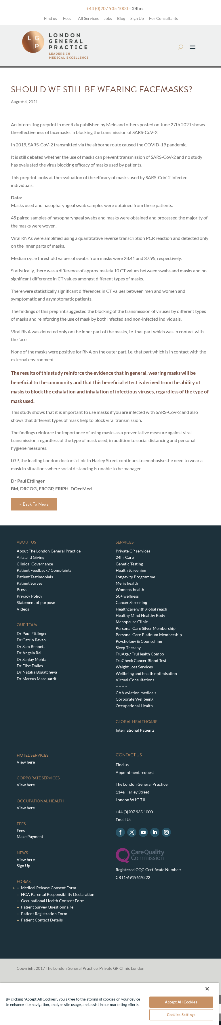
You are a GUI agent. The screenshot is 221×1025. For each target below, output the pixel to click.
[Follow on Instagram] (166, 832)
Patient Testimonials (35, 576)
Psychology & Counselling (139, 641)
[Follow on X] (131, 832)
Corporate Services (38, 778)
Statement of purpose (36, 602)
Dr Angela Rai (29, 652)
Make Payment (30, 836)
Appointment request (135, 772)
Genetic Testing (129, 563)
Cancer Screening (131, 602)
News (22, 853)
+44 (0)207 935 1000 (107, 8)
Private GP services (133, 550)
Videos (23, 609)
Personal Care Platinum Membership (149, 634)
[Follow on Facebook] (120, 832)
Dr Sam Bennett (31, 646)
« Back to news (34, 504)
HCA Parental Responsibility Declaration (57, 894)
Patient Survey (30, 583)
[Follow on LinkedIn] (154, 832)
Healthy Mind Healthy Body (140, 615)
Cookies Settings (181, 1014)
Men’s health (127, 583)
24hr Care (125, 557)
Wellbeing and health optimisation (146, 673)
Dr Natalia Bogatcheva (37, 672)
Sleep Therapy (128, 647)
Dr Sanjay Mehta (31, 659)
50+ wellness (127, 596)
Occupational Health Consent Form (53, 900)
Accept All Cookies (181, 1002)
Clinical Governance (35, 563)
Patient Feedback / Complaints (44, 570)
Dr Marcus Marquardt (36, 678)
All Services (88, 18)
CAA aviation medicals (136, 692)
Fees (67, 18)
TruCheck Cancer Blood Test (141, 660)
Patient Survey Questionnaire (47, 906)
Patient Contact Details (42, 919)
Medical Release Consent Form (48, 887)
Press (21, 589)
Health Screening (131, 570)
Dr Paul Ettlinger (32, 633)
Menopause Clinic (132, 621)
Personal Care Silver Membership (146, 628)
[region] (109, 1004)
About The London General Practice (49, 550)
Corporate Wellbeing (134, 699)
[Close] (207, 988)
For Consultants (163, 18)
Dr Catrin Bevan (31, 639)
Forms (24, 882)
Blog (121, 18)
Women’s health (130, 589)
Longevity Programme (135, 576)
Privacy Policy (29, 596)
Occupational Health (134, 705)
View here (26, 762)
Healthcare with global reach (141, 609)
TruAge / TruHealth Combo (140, 653)
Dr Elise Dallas (30, 665)
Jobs (108, 18)
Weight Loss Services (134, 666)
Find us (50, 18)
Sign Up (137, 18)
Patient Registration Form (44, 913)
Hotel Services (32, 755)
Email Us (123, 819)
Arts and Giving (30, 557)
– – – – (121, 686)
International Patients (135, 730)
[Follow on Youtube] (143, 832)
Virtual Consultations (135, 679)
